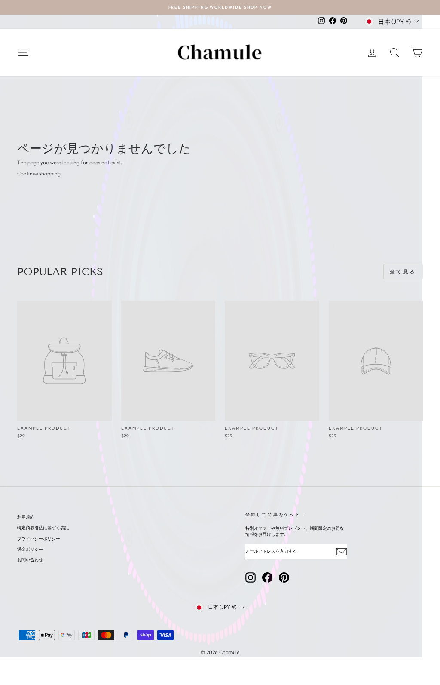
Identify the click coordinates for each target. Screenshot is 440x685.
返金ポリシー (30, 549)
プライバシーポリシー (38, 538)
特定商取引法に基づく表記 (43, 528)
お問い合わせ (30, 559)
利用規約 (25, 517)
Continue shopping (39, 173)
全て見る (403, 271)
